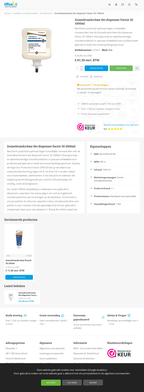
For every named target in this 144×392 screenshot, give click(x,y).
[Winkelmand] (136, 4)
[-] (81, 69)
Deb (110, 50)
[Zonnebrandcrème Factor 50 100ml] (19, 239)
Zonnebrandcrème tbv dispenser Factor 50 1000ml (27, 294)
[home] (7, 13)
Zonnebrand (46, 13)
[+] (81, 67)
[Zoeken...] (129, 4)
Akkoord (51, 382)
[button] (96, 68)
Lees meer (72, 382)
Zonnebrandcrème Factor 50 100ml (19, 262)
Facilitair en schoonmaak (25, 13)
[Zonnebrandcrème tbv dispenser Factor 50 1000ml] (11, 297)
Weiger (93, 382)
